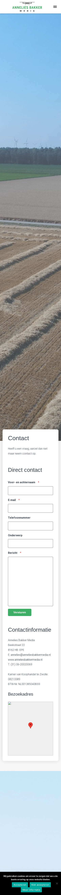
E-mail (14, 500)
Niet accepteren (40, 884)
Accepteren (20, 884)
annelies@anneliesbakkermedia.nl (31, 654)
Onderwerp (15, 535)
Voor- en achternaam (23, 482)
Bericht (14, 552)
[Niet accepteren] (56, 883)
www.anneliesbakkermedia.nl (25, 659)
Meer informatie (31, 889)
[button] (30, 725)
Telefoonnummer (19, 517)
